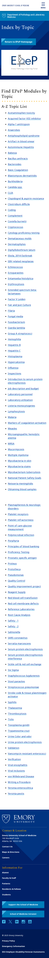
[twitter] (11, 922)
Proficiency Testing (18, 552)
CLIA (10, 192)
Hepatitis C (14, 350)
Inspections (14, 373)
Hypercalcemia (16, 362)
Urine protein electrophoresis (25, 742)
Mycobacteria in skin (19, 460)
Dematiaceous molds (19, 238)
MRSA (11, 443)
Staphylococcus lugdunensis (24, 675)
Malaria (12, 417)
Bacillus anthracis (18, 158)
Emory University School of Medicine (15, 5)
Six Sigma (13, 670)
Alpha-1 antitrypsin (19, 124)
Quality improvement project (24, 586)
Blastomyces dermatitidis (22, 175)
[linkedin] (17, 922)
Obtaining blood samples (22, 489)
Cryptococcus (15, 227)
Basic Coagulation (18, 169)
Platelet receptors (18, 514)
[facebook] (4, 922)
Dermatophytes (17, 244)
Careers (5, 857)
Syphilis (12, 702)
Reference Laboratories (21, 609)
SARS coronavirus (17, 637)
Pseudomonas (16, 574)
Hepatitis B (14, 344)
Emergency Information (13, 946)
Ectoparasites (15, 272)
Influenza (13, 367)
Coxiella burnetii (17, 221)
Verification (14, 759)
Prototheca (14, 569)
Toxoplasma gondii (18, 725)
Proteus (12, 563)
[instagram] (24, 922)
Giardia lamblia (16, 327)
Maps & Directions (10, 852)
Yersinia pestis (16, 793)
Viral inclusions (16, 770)
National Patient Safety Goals (24, 477)
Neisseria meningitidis (20, 483)
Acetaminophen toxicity (21, 112)
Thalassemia (15, 707)
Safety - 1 (13, 620)
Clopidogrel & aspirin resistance (26, 198)
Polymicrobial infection (21, 535)
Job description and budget (23, 388)
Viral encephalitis (17, 765)
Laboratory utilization (20, 400)
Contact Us (7, 846)
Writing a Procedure (19, 782)
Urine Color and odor (20, 736)
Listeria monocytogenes (21, 405)
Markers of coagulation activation (27, 422)
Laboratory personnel (20, 394)
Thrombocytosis (17, 713)
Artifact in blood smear (21, 141)
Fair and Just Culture (19, 304)
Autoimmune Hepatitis (21, 147)
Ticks (11, 719)
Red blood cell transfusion (23, 597)
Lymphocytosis (16, 411)
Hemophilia (14, 339)
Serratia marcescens (19, 643)
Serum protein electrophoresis (25, 649)
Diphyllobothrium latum (21, 249)
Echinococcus (15, 267)
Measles (12, 428)
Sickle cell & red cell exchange (24, 664)
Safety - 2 (13, 626)
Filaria (11, 310)
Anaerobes (14, 129)
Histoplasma (15, 356)
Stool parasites (16, 681)
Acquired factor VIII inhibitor (24, 118)
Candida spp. (15, 187)
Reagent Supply (16, 592)
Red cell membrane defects (23, 603)
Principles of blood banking (23, 546)
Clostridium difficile (19, 204)
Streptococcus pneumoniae (23, 687)
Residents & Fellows (11, 889)
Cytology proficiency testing (23, 232)
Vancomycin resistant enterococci (27, 753)
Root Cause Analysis (19, 614)
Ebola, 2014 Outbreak (20, 255)
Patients (6, 883)
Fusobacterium (16, 322)
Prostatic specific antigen (22, 557)
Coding (12, 209)
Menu (43, 8)
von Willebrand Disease (21, 776)
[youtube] (30, 922)
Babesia (12, 152)
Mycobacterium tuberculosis (24, 472)
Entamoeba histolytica (20, 278)
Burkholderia (15, 181)
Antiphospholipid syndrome (23, 135)
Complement (15, 215)
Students (6, 894)
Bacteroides (14, 164)
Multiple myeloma (18, 455)
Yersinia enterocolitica (20, 787)
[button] (18, 41)
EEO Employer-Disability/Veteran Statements (23, 952)
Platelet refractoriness (20, 519)
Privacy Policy (8, 941)
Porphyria (13, 540)
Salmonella (14, 632)
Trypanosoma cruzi (19, 730)
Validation (13, 747)
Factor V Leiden (16, 299)
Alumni (5, 872)
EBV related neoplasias (21, 261)
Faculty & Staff (9, 878)
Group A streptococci (20, 333)
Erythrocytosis (16, 284)
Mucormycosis (16, 449)
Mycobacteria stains (19, 466)
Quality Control (16, 580)
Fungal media (15, 316)
